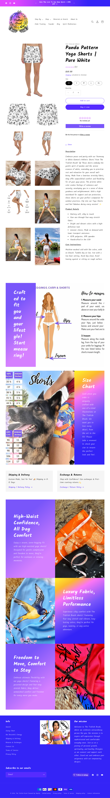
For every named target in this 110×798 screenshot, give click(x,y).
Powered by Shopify (34, 793)
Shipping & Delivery (13, 738)
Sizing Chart (10, 731)
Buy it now (85, 107)
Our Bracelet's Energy (14, 734)
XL (99, 83)
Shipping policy (80, 793)
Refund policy (46, 793)
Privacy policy (57, 793)
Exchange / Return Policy (70, 487)
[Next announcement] (74, 3)
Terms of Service (12, 750)
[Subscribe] (43, 774)
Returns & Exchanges (14, 742)
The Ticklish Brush (22, 793)
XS (69, 83)
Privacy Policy (11, 754)
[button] (38, 19)
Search (8, 727)
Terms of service (69, 793)
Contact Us (10, 746)
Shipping (68, 75)
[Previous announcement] (36, 3)
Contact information (93, 793)
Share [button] (70, 144)
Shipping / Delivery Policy (19, 487)
